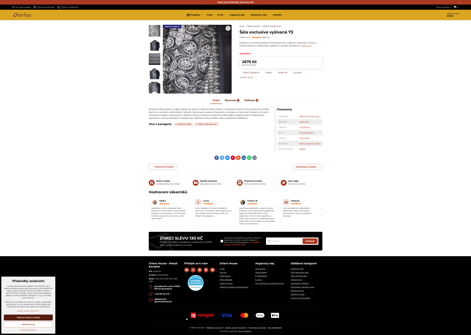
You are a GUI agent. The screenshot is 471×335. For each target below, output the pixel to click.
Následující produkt (306, 167)
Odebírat (310, 241)
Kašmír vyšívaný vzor (309, 116)
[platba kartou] (235, 315)
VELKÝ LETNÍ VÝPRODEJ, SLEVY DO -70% (235, 2)
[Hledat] (436, 14)
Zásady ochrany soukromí (236, 328)
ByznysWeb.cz (245, 331)
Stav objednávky (275, 328)
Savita (250, 77)
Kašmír (302, 149)
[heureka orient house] (196, 290)
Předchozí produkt (164, 167)
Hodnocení (245, 37)
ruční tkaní (304, 138)
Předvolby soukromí (214, 328)
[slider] (257, 37)
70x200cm (304, 127)
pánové (309, 143)
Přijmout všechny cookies (28, 317)
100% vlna (304, 122)
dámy (302, 143)
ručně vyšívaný (306, 132)
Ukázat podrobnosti (28, 330)
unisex (317, 143)
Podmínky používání (257, 328)
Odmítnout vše (28, 324)
